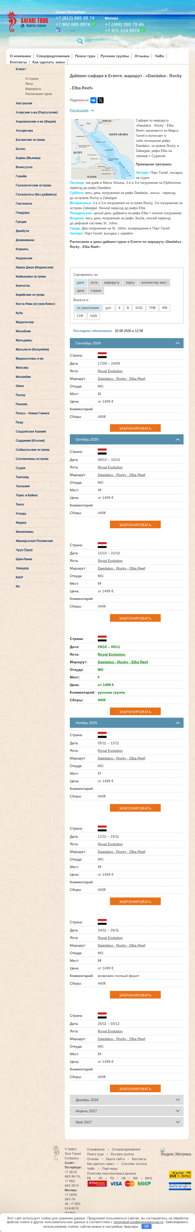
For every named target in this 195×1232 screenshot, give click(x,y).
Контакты (18, 62)
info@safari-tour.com (108, 41)
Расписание (79, 110)
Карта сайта (115, 1159)
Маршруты (33, 89)
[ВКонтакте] (93, 100)
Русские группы (115, 56)
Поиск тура (85, 56)
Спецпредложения (53, 56)
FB (89, 1178)
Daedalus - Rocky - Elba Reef (121, 379)
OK (146, 1226)
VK (100, 1178)
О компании (20, 56)
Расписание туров (38, 94)
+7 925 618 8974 (122, 30)
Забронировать (135, 428)
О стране (32, 79)
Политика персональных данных (111, 1173)
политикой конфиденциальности (138, 1222)
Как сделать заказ (48, 62)
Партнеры (110, 1168)
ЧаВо (159, 56)
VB (123, 1178)
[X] (101, 100)
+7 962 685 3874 (73, 24)
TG (112, 1178)
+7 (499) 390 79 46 (124, 24)
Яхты (29, 84)
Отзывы (142, 56)
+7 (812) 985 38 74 (75, 18)
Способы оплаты (134, 1164)
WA (135, 1178)
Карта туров (36, 25)
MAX (148, 1178)
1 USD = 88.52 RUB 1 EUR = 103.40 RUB (152, 43)
